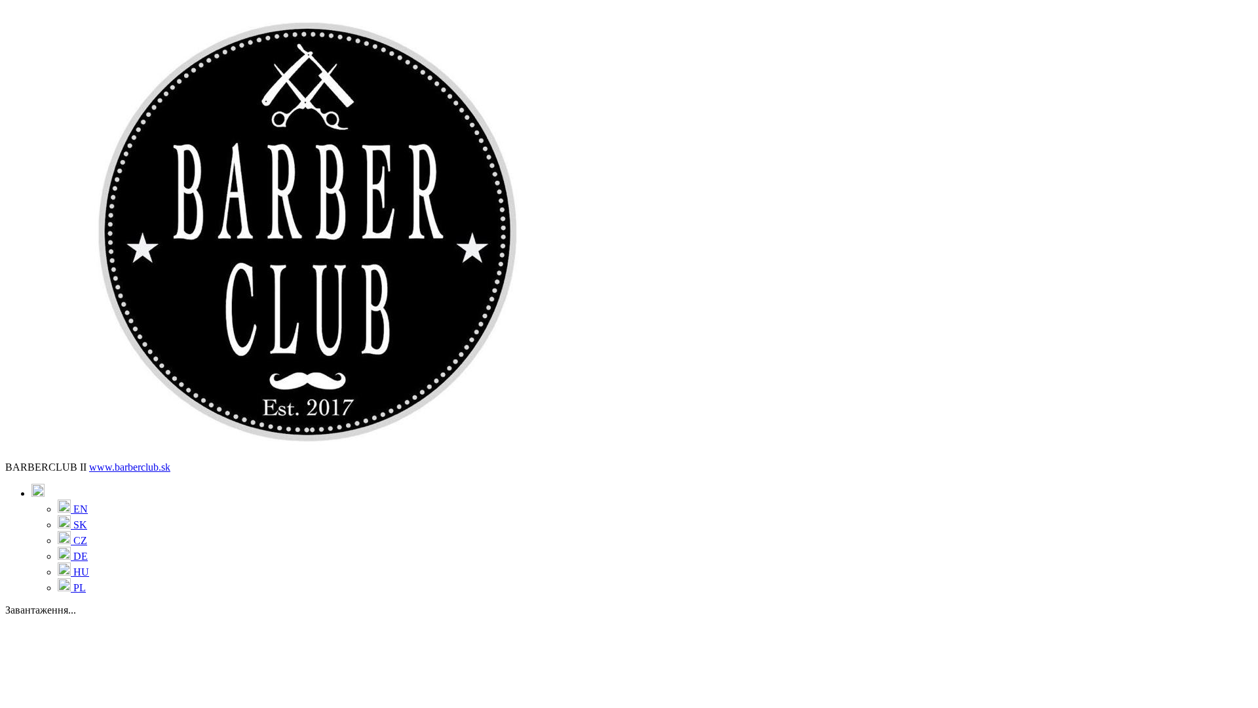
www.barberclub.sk (129, 467)
